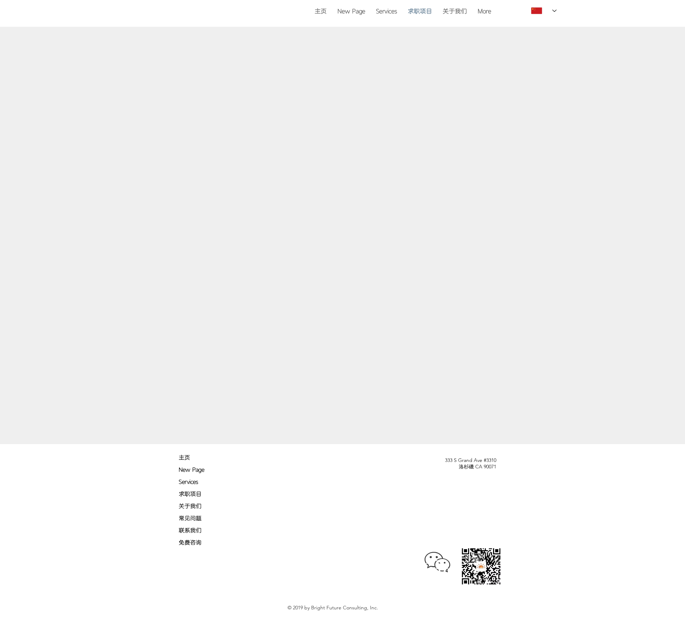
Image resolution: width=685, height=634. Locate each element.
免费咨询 (190, 542)
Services (188, 481)
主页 (184, 457)
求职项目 (190, 493)
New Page (191, 469)
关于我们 (190, 506)
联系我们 (190, 530)
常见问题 (190, 518)
